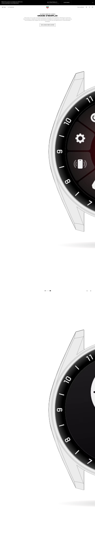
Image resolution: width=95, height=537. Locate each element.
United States (52, 2)
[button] (89, 7)
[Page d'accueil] (47, 7)
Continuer (68, 2)
